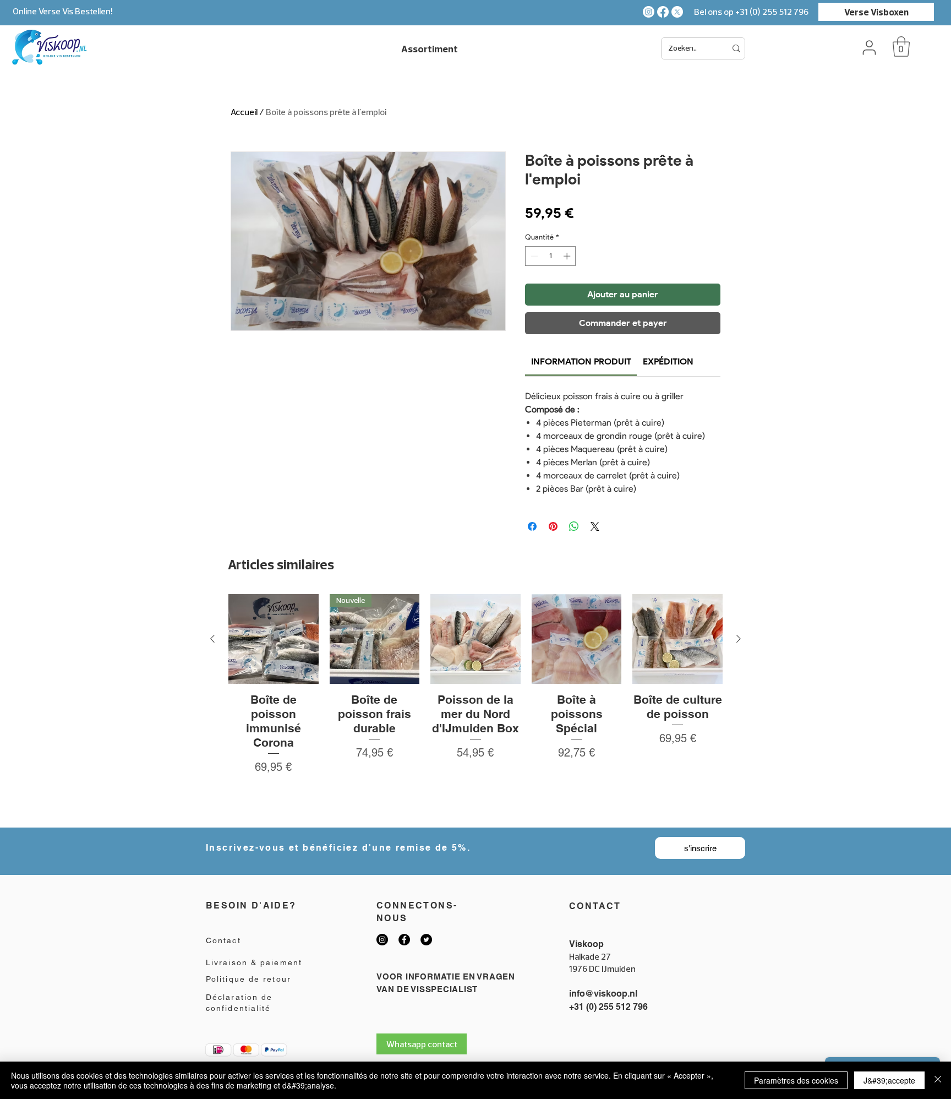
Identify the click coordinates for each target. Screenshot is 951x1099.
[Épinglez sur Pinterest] (553, 526)
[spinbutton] (550, 256)
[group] (475, 706)
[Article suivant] (738, 638)
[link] (581, 361)
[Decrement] (533, 256)
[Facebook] (663, 12)
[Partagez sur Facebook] (532, 526)
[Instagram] (648, 12)
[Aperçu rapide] (273, 639)
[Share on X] (595, 526)
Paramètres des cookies (796, 1080)
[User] (869, 47)
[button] (901, 46)
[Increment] (568, 256)
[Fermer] (937, 1080)
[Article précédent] (212, 638)
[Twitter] (426, 939)
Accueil (244, 111)
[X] (677, 12)
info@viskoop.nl (603, 993)
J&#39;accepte (889, 1080)
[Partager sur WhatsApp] (574, 526)
